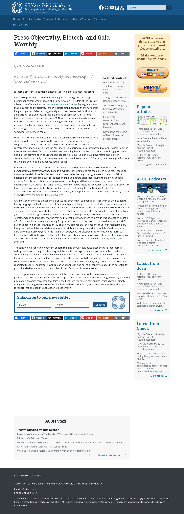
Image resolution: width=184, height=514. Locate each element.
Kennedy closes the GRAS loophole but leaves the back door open (150, 346)
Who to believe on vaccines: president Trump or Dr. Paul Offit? (152, 296)
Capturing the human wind (151, 164)
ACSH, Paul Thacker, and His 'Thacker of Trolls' (42, 446)
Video (38, 19)
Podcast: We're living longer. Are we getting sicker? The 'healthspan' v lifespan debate (152, 209)
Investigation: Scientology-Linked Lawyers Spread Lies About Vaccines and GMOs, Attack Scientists (69, 442)
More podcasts (156, 250)
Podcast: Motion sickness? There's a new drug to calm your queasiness (151, 199)
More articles (157, 310)
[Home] (44, 7)
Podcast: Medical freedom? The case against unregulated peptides (151, 243)
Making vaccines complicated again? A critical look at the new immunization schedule (152, 367)
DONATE (152, 70)
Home (16, 19)
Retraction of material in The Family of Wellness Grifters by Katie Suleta (55, 434)
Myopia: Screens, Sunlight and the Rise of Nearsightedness (151, 148)
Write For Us (20, 25)
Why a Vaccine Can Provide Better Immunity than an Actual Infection (53, 450)
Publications (63, 19)
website (114, 238)
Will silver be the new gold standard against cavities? (151, 304)
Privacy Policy (21, 475)
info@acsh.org (28, 489)
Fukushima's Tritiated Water (32, 438)
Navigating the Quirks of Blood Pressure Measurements (115, 135)
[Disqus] (72, 362)
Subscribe (100, 19)
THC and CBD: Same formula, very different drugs (149, 157)
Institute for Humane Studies (61, 104)
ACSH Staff (22, 66)
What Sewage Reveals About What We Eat (152, 140)
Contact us (36, 475)
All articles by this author (111, 455)
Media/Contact (82, 19)
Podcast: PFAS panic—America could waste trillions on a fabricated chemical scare (152, 222)
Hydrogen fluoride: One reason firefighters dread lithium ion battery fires (150, 131)
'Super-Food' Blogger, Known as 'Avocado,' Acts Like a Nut (115, 109)
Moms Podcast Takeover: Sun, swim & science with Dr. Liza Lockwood (152, 233)
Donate (48, 19)
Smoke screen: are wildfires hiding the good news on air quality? (152, 356)
